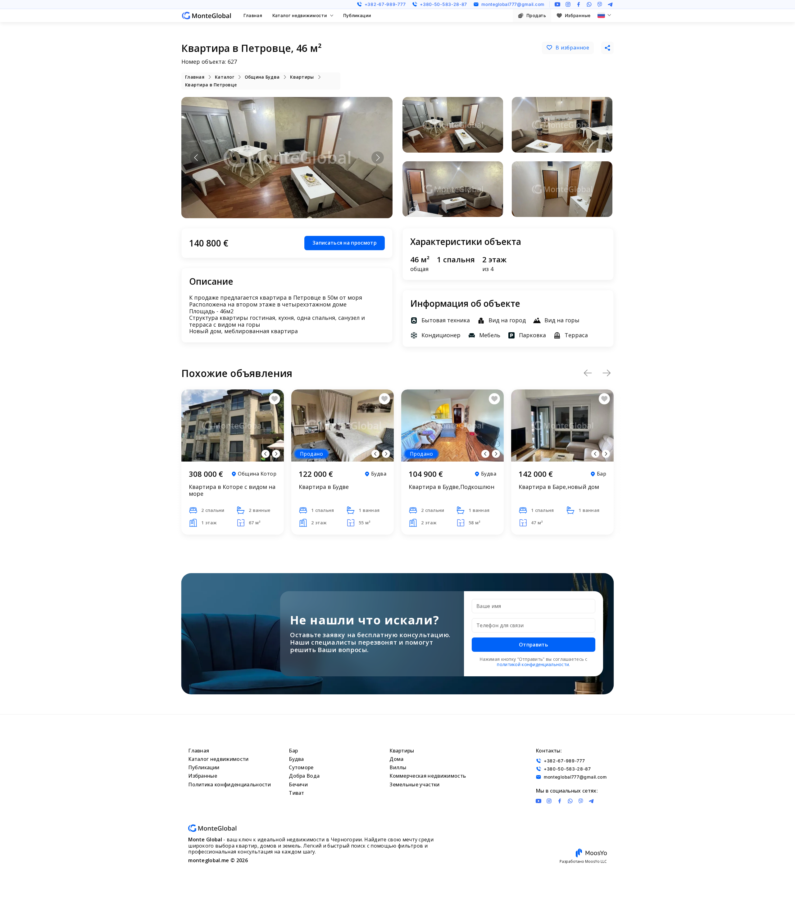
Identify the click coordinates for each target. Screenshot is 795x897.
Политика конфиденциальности (229, 784)
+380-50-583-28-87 (443, 4)
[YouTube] (557, 4)
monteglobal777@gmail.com (512, 4)
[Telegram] (610, 4)
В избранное (572, 47)
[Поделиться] (607, 48)
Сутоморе (301, 767)
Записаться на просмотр (344, 242)
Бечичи (298, 784)
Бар (293, 750)
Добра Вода (304, 775)
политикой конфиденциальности (533, 664)
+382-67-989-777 (385, 4)
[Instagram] (568, 4)
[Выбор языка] (604, 15)
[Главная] (206, 15)
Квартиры (401, 750)
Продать (536, 15)
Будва (296, 759)
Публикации (357, 15)
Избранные (578, 15)
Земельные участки (414, 784)
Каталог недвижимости (299, 15)
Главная (252, 15)
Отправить (533, 644)
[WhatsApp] (589, 4)
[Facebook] (578, 4)
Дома (396, 759)
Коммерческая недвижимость (427, 775)
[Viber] (599, 4)
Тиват (296, 792)
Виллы (398, 767)
